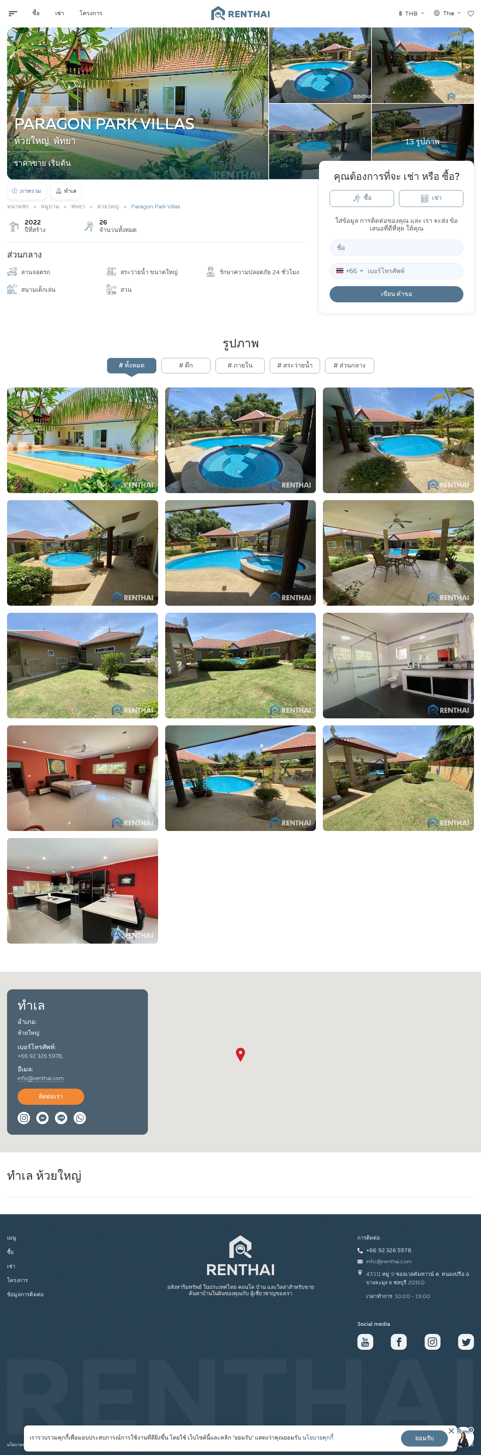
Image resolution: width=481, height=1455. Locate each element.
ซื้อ (36, 14)
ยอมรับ (424, 1438)
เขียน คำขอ (396, 294)
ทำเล (69, 191)
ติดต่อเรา (51, 1097)
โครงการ (91, 14)
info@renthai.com (41, 1079)
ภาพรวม (30, 191)
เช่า (59, 14)
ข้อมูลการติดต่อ (24, 1294)
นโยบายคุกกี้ (317, 1438)
